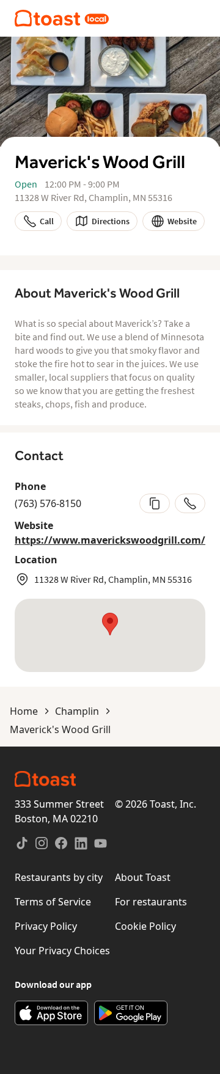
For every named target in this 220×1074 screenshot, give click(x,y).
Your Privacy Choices (62, 950)
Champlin (77, 711)
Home (24, 711)
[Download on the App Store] (51, 1013)
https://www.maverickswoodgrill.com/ (110, 540)
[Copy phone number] (154, 503)
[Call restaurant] (190, 503)
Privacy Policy (46, 926)
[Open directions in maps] (110, 635)
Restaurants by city (59, 877)
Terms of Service (53, 901)
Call (47, 221)
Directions (111, 221)
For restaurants (151, 901)
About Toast (142, 877)
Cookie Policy (145, 926)
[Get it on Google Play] (130, 1013)
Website (182, 221)
